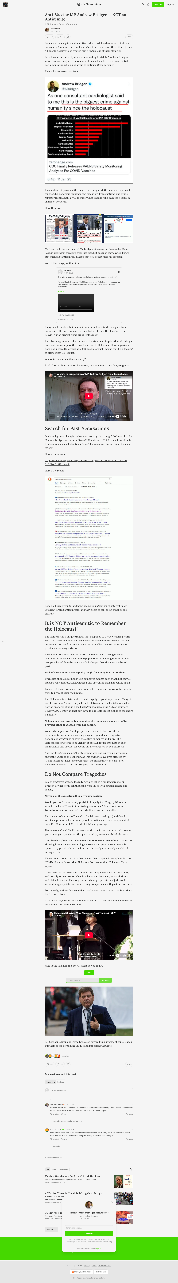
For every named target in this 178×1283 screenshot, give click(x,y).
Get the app (101, 1272)
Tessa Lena (78, 1041)
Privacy (87, 1266)
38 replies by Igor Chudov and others (67, 1121)
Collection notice (104, 1266)
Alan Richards (56, 1129)
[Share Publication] (148, 4)
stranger (64, 60)
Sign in (170, 4)
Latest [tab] (54, 1169)
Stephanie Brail (58, 1041)
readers (81, 60)
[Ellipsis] (132, 1104)
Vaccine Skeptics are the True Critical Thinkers (72, 1176)
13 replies (56, 1146)
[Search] (142, 4)
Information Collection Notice (88, 1241)
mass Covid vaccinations (101, 193)
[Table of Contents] (2, 641)
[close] (112, 1202)
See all (50, 1229)
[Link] (41, 428)
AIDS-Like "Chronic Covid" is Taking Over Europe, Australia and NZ (73, 1195)
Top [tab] (47, 1169)
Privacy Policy (107, 1241)
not (55, 60)
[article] (89, 1181)
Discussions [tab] (63, 1169)
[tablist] (55, 1082)
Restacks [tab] (60, 1082)
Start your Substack (82, 1272)
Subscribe (158, 4)
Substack (77, 1278)
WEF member (79, 197)
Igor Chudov (55, 29)
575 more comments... (53, 1157)
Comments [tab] (50, 1082)
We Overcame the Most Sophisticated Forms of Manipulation (70, 1179)
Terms (94, 1266)
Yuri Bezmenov (56, 1104)
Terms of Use (100, 1239)
